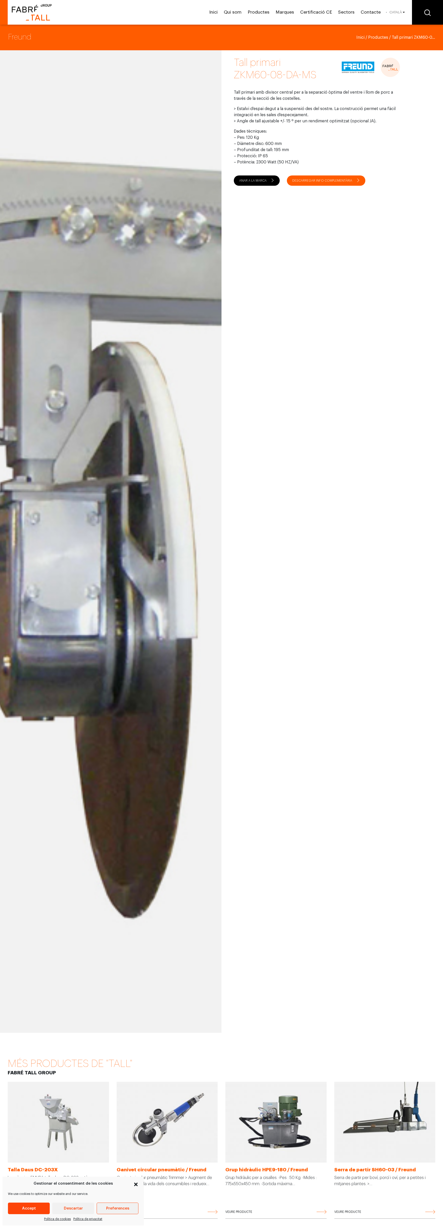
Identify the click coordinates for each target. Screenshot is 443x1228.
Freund (19, 37)
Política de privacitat (87, 1219)
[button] (135, 1183)
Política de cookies (57, 1219)
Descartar (73, 1208)
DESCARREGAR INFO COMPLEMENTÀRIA (322, 180)
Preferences (117, 1208)
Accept (29, 1208)
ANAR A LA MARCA (253, 180)
